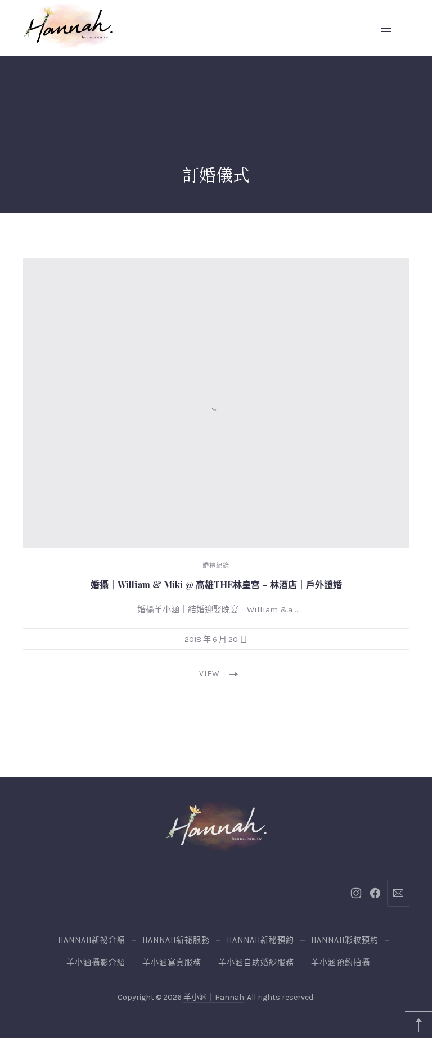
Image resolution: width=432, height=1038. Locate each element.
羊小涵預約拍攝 (340, 962)
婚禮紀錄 (216, 566)
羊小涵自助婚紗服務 (256, 962)
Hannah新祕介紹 (91, 940)
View (209, 674)
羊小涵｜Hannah (213, 997)
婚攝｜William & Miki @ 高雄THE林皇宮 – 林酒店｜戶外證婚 (216, 584)
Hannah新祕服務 (176, 940)
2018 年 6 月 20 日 (216, 639)
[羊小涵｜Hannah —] (67, 26)
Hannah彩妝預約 (345, 940)
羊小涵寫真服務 (171, 962)
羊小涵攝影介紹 (95, 962)
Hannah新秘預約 (260, 940)
